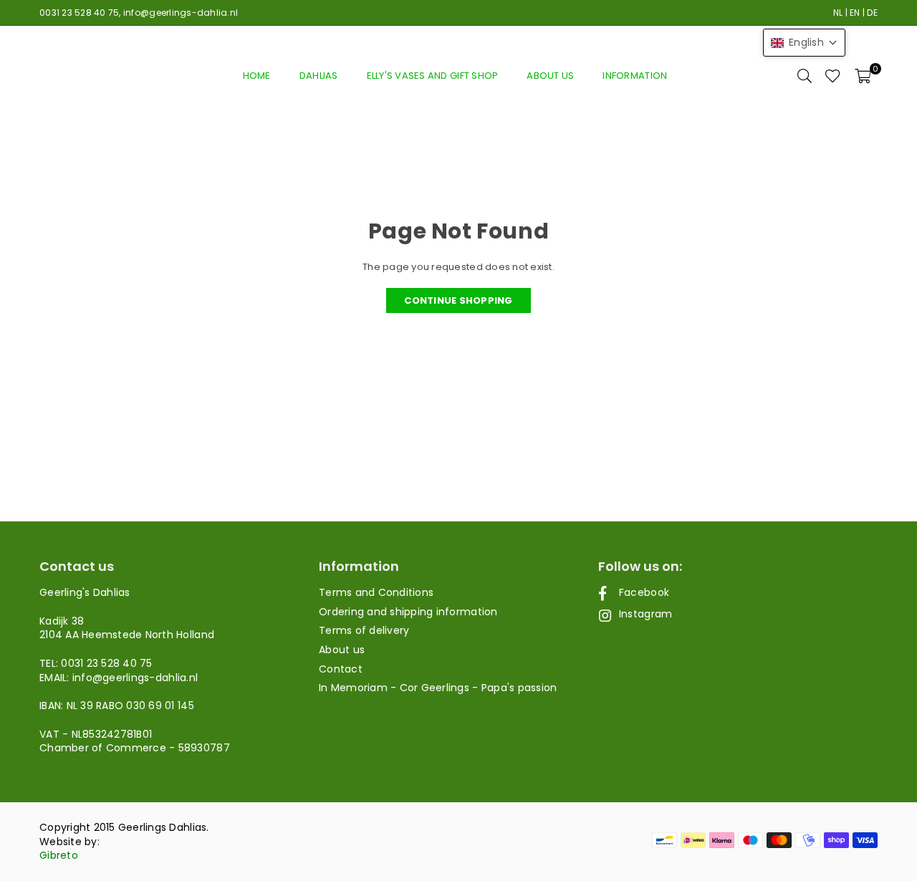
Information (634, 75)
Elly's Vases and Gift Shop (433, 75)
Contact (341, 669)
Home (257, 75)
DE (872, 12)
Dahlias (318, 75)
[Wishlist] (833, 76)
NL (838, 12)
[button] (863, 76)
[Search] (804, 76)
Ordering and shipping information (408, 612)
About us (550, 75)
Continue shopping (458, 300)
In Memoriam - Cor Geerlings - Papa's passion (438, 687)
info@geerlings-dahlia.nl (180, 12)
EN (855, 12)
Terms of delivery (364, 630)
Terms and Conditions (376, 592)
